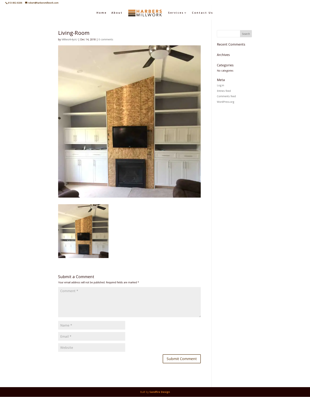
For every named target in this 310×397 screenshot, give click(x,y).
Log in (220, 85)
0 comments (105, 39)
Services (176, 12)
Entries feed (224, 91)
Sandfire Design (159, 392)
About (117, 12)
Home (102, 12)
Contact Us (202, 12)
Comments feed (226, 96)
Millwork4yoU (69, 39)
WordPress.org (225, 101)
